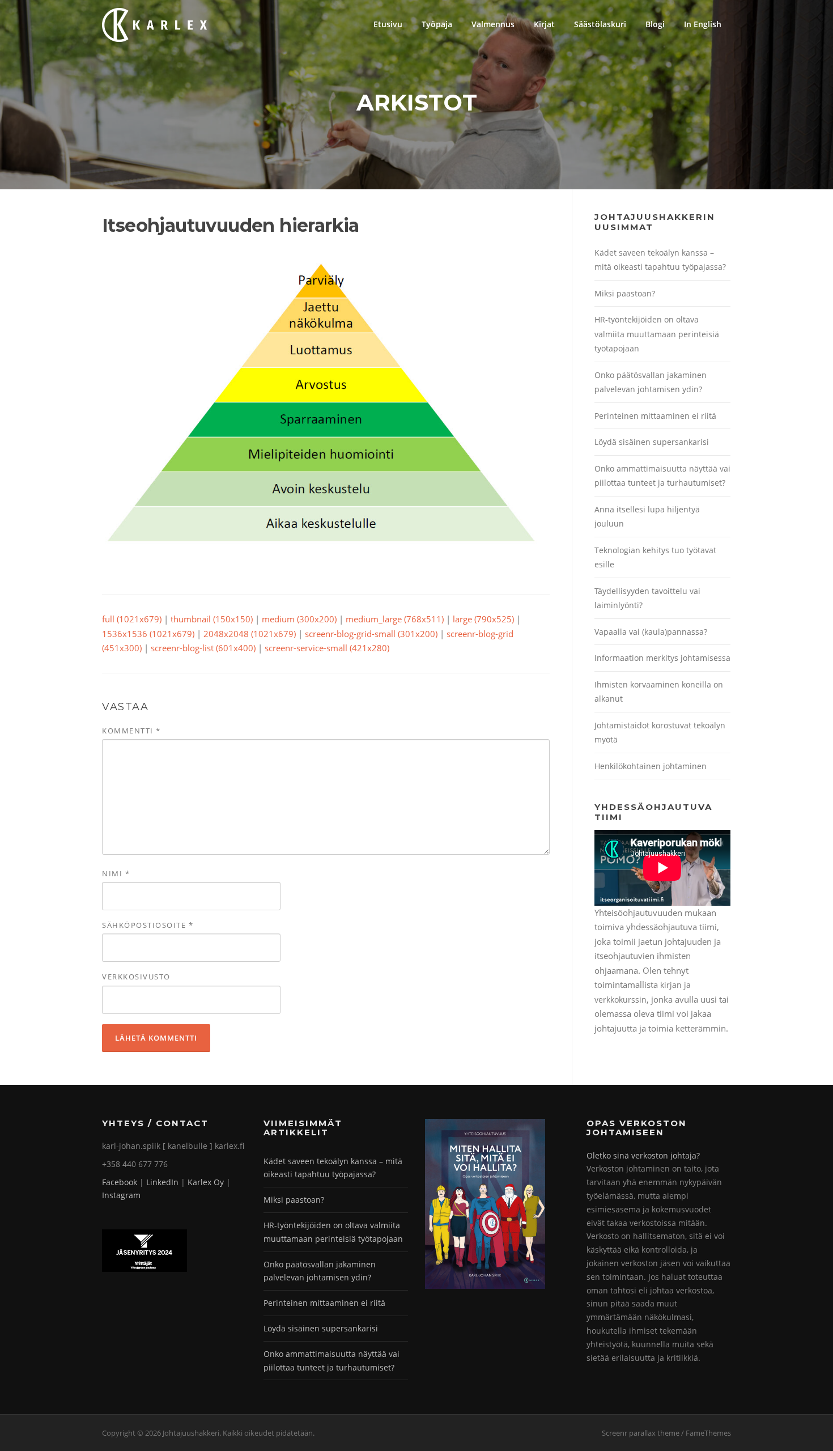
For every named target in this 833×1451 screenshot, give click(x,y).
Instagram (121, 1195)
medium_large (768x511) (395, 619)
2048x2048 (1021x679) (249, 633)
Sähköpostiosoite (147, 925)
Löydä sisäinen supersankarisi (651, 441)
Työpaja (437, 24)
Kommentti (131, 731)
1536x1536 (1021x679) (148, 633)
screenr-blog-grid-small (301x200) (371, 633)
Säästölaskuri (600, 24)
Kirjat (544, 24)
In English (702, 24)
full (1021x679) (132, 619)
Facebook (119, 1182)
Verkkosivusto (136, 976)
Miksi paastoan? (624, 293)
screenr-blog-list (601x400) (203, 648)
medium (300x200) (299, 619)
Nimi (116, 873)
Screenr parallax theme (640, 1433)
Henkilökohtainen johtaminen (650, 766)
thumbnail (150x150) (212, 619)
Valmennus (493, 24)
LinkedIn (162, 1182)
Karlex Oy (206, 1182)
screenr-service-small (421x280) (327, 648)
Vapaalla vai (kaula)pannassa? (650, 631)
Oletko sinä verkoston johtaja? (643, 1155)
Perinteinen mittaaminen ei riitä (655, 415)
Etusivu (387, 24)
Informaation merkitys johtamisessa (662, 657)
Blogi (655, 24)
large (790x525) (483, 619)
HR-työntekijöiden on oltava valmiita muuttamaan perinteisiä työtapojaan (656, 334)
